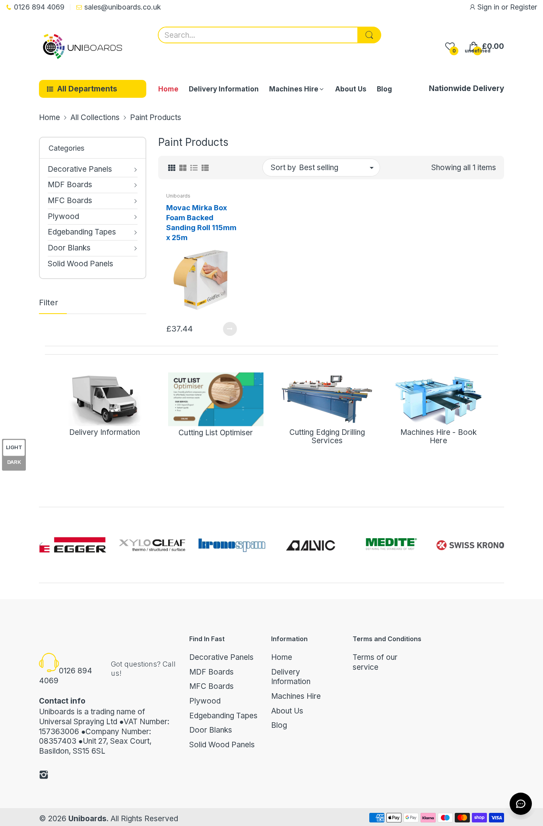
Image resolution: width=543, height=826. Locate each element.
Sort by (283, 167)
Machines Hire (296, 696)
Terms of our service (375, 662)
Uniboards (178, 196)
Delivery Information (290, 676)
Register (523, 7)
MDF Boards (211, 672)
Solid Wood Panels (222, 744)
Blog (279, 725)
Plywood (205, 701)
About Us (287, 710)
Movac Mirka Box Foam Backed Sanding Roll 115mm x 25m (201, 223)
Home (281, 657)
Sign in (489, 7)
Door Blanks (210, 730)
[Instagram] (43, 776)
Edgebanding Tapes (223, 715)
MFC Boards (211, 686)
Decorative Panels (221, 657)
